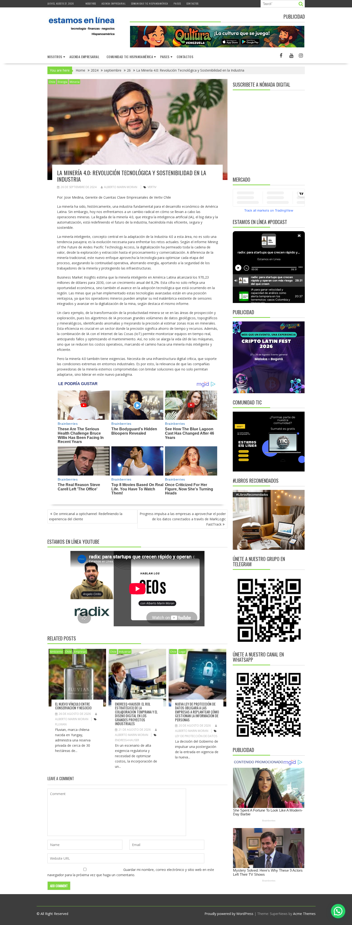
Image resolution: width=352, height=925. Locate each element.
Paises (177, 3)
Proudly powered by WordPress (228, 913)
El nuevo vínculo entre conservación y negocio (73, 706)
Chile (52, 82)
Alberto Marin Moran (120, 187)
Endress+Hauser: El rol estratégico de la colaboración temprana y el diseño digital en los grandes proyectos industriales (136, 713)
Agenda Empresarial (114, 3)
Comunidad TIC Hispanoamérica (149, 3)
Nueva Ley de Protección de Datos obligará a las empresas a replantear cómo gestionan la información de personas (197, 711)
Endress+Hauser (127, 740)
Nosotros (90, 3)
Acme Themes (304, 913)
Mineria (74, 82)
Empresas (80, 651)
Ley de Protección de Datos (196, 736)
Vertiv (152, 187)
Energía (62, 82)
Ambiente (56, 651)
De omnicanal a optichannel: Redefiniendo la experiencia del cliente (85, 516)
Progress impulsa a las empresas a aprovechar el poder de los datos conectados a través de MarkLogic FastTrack (183, 519)
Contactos (193, 3)
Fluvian (61, 724)
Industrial (125, 651)
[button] (338, 911)
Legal (182, 651)
